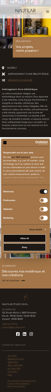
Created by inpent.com (14, 345)
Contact (13, 372)
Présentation (16, 359)
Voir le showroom (10, 281)
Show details (35, 229)
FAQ (10, 375)
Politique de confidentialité (21, 381)
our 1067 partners (20, 157)
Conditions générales (18, 384)
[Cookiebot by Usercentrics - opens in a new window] (36, 143)
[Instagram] (31, 334)
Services (13, 362)
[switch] (44, 200)
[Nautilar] (25, 9)
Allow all (24, 238)
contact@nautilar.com (13, 327)
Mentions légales (16, 387)
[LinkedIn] (25, 334)
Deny (24, 247)
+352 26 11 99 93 (9, 324)
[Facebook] (18, 334)
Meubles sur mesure (20, 80)
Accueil (12, 356)
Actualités (14, 369)
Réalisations (15, 366)
